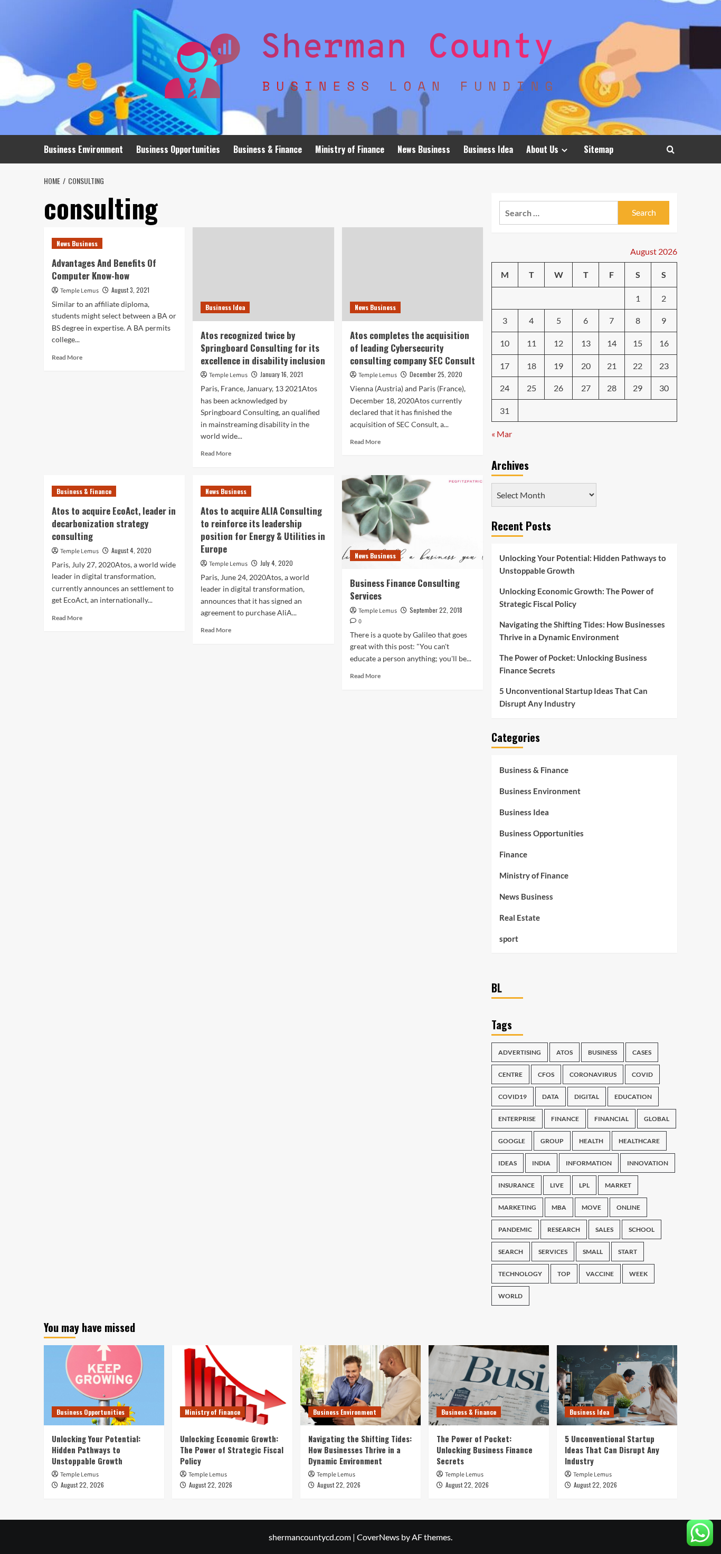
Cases (641, 1052)
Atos (564, 1052)
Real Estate (519, 917)
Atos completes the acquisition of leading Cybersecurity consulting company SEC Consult (412, 348)
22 (637, 366)
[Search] (670, 149)
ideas (507, 1163)
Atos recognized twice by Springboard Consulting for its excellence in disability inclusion (263, 348)
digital (586, 1097)
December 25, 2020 (436, 374)
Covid (642, 1074)
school (641, 1229)
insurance (516, 1185)
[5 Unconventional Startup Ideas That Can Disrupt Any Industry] (617, 1385)
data (550, 1097)
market (618, 1185)
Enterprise (517, 1119)
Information (589, 1163)
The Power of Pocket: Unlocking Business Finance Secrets (573, 664)
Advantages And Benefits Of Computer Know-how (104, 269)
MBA (559, 1207)
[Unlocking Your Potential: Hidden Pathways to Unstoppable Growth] (104, 1385)
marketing (517, 1207)
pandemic (515, 1229)
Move (591, 1207)
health (591, 1141)
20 (586, 366)
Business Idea (488, 149)
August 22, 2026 (82, 1484)
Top (564, 1274)
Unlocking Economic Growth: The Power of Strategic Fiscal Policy (576, 597)
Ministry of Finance (349, 149)
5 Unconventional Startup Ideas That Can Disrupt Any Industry (573, 697)
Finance (513, 854)
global (656, 1119)
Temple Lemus (79, 290)
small (593, 1252)
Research (563, 1229)
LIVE (557, 1185)
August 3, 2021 (130, 289)
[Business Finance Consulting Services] (412, 522)
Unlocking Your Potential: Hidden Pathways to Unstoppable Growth (582, 564)
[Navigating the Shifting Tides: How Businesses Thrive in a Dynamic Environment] (360, 1385)
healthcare (639, 1141)
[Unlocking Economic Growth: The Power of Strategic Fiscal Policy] (232, 1385)
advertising (519, 1052)
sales (604, 1229)
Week (638, 1274)
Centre (510, 1074)
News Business (423, 149)
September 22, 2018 (436, 609)
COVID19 (512, 1097)
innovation (647, 1163)
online (628, 1207)
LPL (584, 1185)
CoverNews (378, 1537)
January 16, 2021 (281, 374)
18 (531, 366)
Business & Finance (267, 149)
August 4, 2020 (131, 550)
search (510, 1252)
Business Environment (83, 149)
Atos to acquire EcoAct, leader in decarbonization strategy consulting (114, 523)
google (511, 1141)
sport (508, 938)
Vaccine (600, 1274)
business (602, 1052)
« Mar (501, 434)
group (552, 1141)
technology (520, 1274)
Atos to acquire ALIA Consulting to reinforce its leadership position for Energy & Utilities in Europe (263, 529)
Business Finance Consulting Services (405, 589)
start (627, 1252)
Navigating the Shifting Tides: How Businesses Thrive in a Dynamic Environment (582, 631)
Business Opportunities (178, 149)
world (510, 1296)
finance (565, 1119)
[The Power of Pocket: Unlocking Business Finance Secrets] (489, 1385)
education (633, 1097)
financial (611, 1119)
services (552, 1252)
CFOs (546, 1074)
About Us (542, 149)
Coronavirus (593, 1074)
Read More (67, 357)
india (541, 1163)
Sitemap (598, 149)
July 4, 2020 (276, 562)
